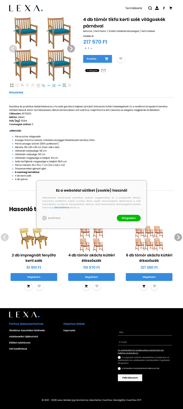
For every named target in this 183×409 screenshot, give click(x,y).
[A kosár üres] (171, 8)
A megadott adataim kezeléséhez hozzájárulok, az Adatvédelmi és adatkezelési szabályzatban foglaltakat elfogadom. (144, 360)
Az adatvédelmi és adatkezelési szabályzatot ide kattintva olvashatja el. (141, 351)
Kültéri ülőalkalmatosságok (124, 31)
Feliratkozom (130, 377)
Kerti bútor (100, 31)
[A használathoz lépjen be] (121, 59)
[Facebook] (164, 8)
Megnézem (33, 277)
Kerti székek (148, 31)
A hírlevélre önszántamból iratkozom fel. (141, 368)
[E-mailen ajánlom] (103, 70)
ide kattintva (61, 207)
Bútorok (87, 31)
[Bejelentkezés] (157, 8)
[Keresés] (150, 8)
